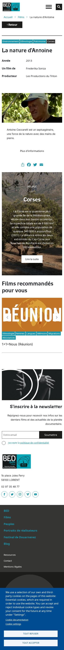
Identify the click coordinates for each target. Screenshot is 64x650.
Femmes (20, 333)
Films (21, 17)
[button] (7, 317)
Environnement (11, 41)
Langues (30, 333)
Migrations (54, 333)
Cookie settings (13, 623)
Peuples (9, 524)
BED (6, 511)
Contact (8, 560)
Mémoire (42, 333)
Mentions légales (13, 566)
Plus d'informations (32, 151)
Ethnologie (26, 41)
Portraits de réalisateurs (20, 530)
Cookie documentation (17, 619)
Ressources (10, 554)
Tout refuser (30, 633)
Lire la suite (32, 259)
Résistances (9, 337)
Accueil (8, 17)
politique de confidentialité (34, 442)
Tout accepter (30, 642)
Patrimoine (40, 41)
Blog (7, 544)
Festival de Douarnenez (20, 537)
